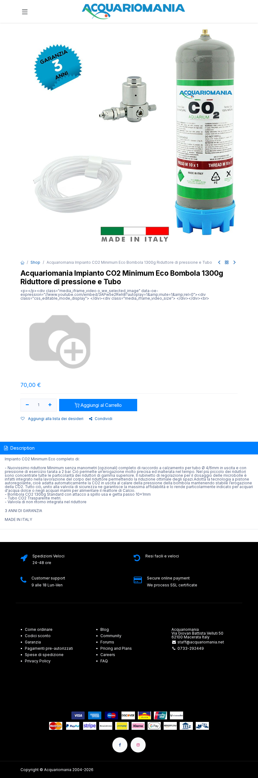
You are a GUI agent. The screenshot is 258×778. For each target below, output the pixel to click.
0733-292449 (190, 648)
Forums (107, 642)
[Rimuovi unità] (27, 405)
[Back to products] (227, 262)
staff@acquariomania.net (200, 642)
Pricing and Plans (116, 648)
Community (110, 635)
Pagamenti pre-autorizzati (49, 648)
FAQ (104, 661)
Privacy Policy (38, 661)
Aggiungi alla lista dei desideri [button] (55, 418)
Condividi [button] (103, 418)
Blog (104, 629)
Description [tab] (22, 448)
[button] (98, 405)
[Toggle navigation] (24, 11)
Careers (107, 654)
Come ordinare (39, 629)
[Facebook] (119, 744)
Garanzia (33, 642)
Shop (35, 262)
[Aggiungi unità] (50, 405)
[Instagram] (138, 744)
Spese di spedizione (44, 654)
